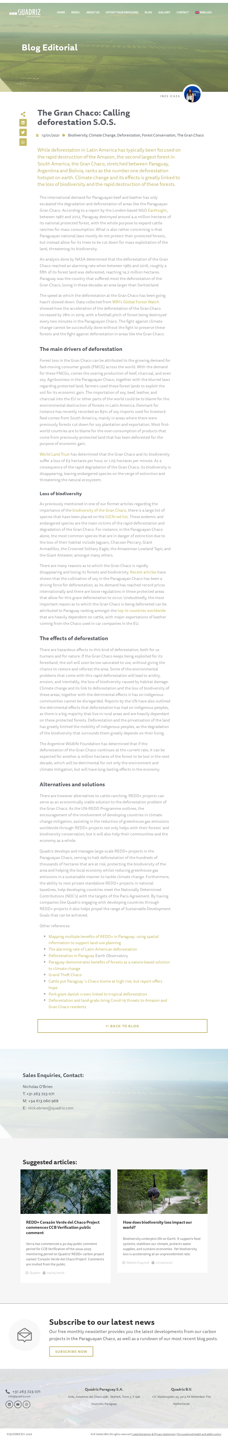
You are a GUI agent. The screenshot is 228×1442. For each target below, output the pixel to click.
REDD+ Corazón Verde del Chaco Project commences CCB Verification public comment (63, 1227)
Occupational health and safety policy (199, 1434)
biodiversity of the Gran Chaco (99, 510)
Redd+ (75, 12)
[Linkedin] (9, 1404)
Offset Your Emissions (122, 12)
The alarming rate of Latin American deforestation (93, 949)
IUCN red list (116, 516)
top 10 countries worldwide (142, 610)
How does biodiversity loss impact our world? (157, 1224)
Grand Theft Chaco (65, 974)
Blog (148, 12)
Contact (183, 12)
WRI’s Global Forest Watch (135, 302)
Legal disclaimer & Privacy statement (154, 1434)
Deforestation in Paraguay (71, 955)
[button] (23, 123)
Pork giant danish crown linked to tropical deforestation (98, 994)
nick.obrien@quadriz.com (50, 1108)
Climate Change (102, 135)
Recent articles (143, 572)
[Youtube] (18, 1404)
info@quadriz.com (19, 1396)
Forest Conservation (158, 135)
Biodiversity (77, 135)
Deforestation (128, 135)
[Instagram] (26, 1404)
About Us (93, 12)
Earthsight (157, 210)
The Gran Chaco (190, 135)
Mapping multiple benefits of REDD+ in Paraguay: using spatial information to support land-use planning (104, 939)
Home (61, 12)
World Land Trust (55, 454)
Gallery (164, 12)
